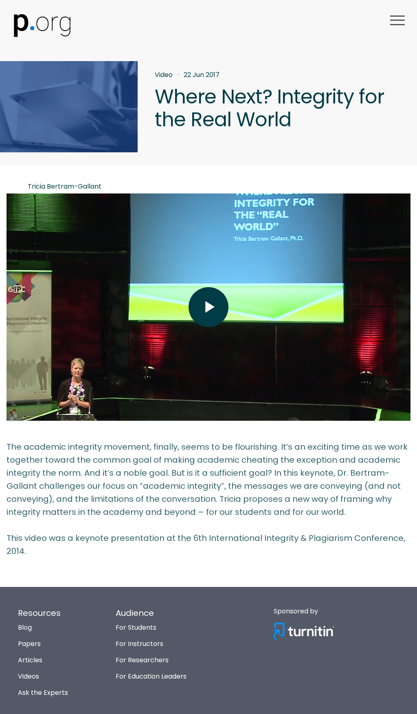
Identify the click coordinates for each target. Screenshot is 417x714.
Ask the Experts (43, 692)
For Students (136, 627)
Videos (28, 676)
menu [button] (397, 20)
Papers (29, 643)
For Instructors (139, 643)
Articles (30, 660)
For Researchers (142, 660)
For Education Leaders (151, 676)
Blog (25, 627)
